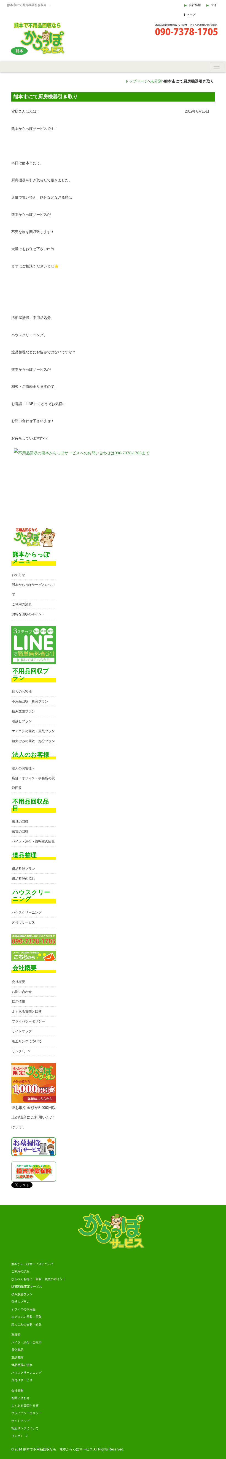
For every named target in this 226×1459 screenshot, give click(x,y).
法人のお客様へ (23, 768)
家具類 (15, 1334)
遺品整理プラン (23, 869)
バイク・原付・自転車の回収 (33, 841)
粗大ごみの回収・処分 (26, 1324)
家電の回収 (20, 832)
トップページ (136, 81)
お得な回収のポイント (28, 614)
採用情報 (18, 1002)
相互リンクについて (27, 1041)
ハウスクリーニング (27, 912)
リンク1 (18, 1051)
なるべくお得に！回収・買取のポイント (38, 1279)
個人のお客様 (22, 691)
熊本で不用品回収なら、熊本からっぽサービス (58, 1449)
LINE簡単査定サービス (26, 1286)
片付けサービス (23, 922)
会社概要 (18, 982)
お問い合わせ (22, 992)
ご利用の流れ (22, 604)
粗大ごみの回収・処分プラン (33, 741)
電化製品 (17, 1349)
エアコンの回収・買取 (26, 1316)
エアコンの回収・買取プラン (33, 731)
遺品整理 (17, 1357)
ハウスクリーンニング (26, 1372)
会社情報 (195, 5)
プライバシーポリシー (28, 1021)
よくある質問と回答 (27, 1011)
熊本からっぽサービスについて (32, 1264)
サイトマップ (22, 1031)
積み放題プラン (23, 711)
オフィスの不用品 (23, 1309)
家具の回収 (20, 822)
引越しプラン (22, 721)
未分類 (156, 81)
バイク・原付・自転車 (26, 1342)
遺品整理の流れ (23, 879)
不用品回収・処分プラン (30, 701)
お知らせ (18, 575)
